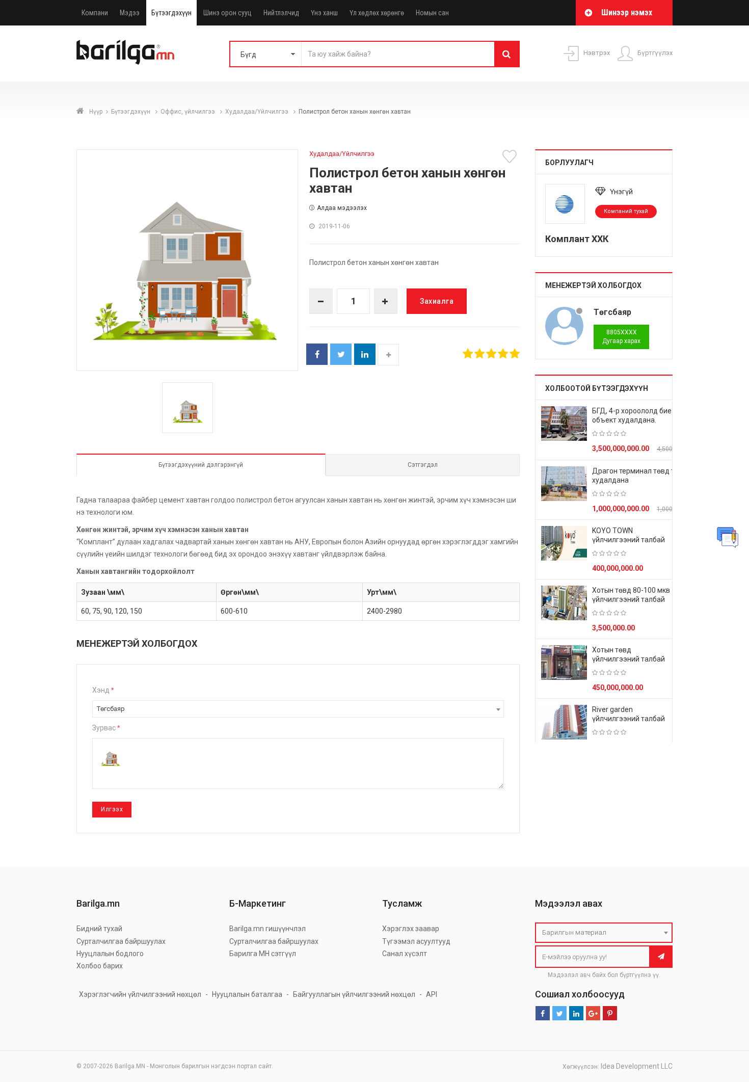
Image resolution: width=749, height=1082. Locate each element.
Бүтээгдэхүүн (171, 13)
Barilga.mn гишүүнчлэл (267, 929)
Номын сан (432, 13)
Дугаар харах (621, 337)
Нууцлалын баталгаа (247, 994)
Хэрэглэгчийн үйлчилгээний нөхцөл (140, 994)
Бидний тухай (99, 929)
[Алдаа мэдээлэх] (727, 537)
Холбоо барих (99, 966)
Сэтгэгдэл (423, 464)
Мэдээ (130, 13)
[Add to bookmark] (511, 156)
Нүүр (95, 111)
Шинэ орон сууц (227, 13)
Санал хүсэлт (404, 953)
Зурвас (106, 728)
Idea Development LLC (637, 1066)
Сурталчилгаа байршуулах (121, 941)
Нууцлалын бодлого (110, 953)
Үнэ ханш (324, 13)
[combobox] (298, 709)
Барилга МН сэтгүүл (262, 953)
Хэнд (103, 690)
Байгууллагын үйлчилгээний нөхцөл (354, 994)
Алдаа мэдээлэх (342, 208)
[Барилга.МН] (125, 52)
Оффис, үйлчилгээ (188, 111)
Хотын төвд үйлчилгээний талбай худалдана (628, 659)
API (431, 994)
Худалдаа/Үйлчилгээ (257, 111)
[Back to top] (722, 1023)
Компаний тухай (626, 211)
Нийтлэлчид (281, 13)
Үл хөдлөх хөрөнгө (377, 13)
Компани (95, 13)
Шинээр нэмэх (626, 12)
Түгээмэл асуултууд (416, 941)
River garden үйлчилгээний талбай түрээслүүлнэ (628, 718)
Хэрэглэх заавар (410, 929)
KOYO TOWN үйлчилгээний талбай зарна (628, 539)
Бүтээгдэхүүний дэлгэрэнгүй (200, 464)
